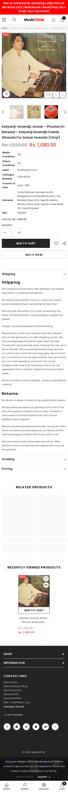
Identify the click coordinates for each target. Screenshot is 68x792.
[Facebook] (7, 726)
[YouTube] (45, 726)
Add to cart (26, 243)
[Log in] (54, 20)
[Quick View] (46, 585)
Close (64, 7)
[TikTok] (35, 726)
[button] (56, 94)
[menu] (4, 19)
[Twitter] (55, 726)
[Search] (14, 19)
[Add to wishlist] (56, 243)
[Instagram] (16, 726)
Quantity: (7, 225)
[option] (34, 65)
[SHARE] (63, 243)
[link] (17, 540)
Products (16, 28)
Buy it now (34, 255)
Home (4, 28)
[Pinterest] (26, 726)
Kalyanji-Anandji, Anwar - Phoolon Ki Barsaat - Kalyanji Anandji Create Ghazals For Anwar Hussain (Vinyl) (34, 620)
